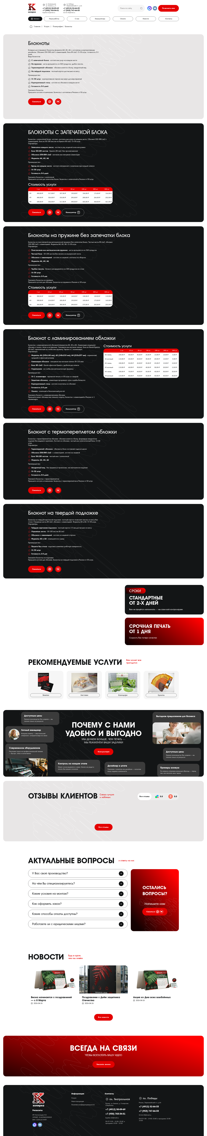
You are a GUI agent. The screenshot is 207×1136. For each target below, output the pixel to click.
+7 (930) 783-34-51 (51, 10)
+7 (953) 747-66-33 (71, 10)
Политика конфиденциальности (83, 1105)
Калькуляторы (100, 19)
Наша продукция (77, 1101)
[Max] (34, 1125)
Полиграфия (58, 26)
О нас (77, 19)
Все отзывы (104, 827)
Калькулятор (71, 212)
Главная (37, 26)
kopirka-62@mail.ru (49, 12)
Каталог (36, 19)
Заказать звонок (103, 1064)
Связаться (36, 102)
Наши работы (54, 19)
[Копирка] (32, 8)
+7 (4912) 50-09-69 (51, 8)
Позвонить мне (168, 8)
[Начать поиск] (141, 8)
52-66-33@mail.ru (69, 12)
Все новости (103, 1017)
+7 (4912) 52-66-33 (71, 8)
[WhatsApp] (40, 1125)
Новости (146, 19)
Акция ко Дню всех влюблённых (152, 997)
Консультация (103, 752)
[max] (149, 8)
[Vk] (155, 8)
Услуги (46, 26)
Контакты (168, 19)
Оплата (123, 19)
